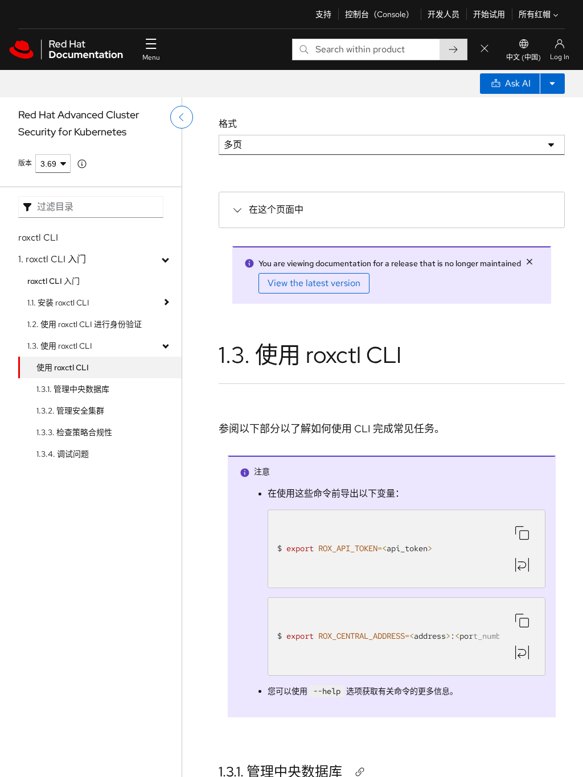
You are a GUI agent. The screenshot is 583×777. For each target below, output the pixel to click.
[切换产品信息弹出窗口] (82, 164)
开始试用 (489, 14)
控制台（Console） (379, 14)
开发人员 (443, 14)
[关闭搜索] (484, 49)
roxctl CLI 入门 (53, 281)
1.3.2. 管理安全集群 (70, 411)
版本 (25, 163)
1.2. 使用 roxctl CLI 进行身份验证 (84, 324)
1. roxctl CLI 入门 (52, 259)
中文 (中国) (523, 57)
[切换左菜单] (181, 117)
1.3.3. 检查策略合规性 (74, 432)
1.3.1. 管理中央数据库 (72, 389)
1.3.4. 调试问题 (62, 454)
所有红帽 (535, 14)
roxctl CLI (38, 237)
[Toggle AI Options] (552, 83)
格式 (228, 124)
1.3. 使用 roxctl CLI (59, 346)
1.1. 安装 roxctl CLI (58, 302)
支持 (323, 14)
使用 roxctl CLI (62, 367)
